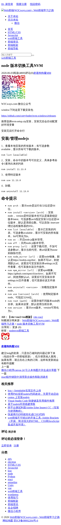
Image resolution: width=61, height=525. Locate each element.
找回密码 (35, 4)
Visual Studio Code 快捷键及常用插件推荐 (31, 400)
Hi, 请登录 (7, 4)
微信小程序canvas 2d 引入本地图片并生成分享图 (28, 370)
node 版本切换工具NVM (30, 323)
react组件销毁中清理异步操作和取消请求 (24, 377)
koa (10, 470)
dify (10, 459)
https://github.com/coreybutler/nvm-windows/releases (28, 115)
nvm (16, 330)
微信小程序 (14, 511)
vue (10, 488)
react (10, 479)
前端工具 (24, 330)
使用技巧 (13, 497)
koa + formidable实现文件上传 (24, 390)
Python (11, 476)
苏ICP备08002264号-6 (26, 520)
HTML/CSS (14, 32)
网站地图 (8, 520)
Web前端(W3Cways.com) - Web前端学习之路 (29, 10)
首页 (10, 29)
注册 (16, 445)
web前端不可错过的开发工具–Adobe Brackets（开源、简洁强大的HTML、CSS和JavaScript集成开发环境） (33, 421)
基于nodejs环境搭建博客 (21, 404)
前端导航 (13, 48)
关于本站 (13, 16)
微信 (17, 23)
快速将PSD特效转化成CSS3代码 (26, 414)
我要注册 (21, 4)
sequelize (12, 482)
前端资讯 (13, 41)
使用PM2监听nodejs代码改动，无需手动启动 (33, 394)
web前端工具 (15, 38)
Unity (11, 485)
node (11, 330)
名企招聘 (13, 507)
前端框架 (13, 45)
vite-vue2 (38, 317)
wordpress (13, 494)
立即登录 (6, 445)
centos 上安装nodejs (18, 397)
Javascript (13, 35)
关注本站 (13, 19)
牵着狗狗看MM (42, 73)
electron (12, 462)
